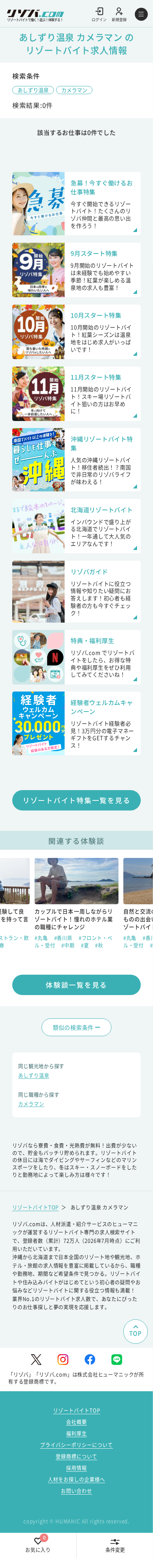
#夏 (85, 945)
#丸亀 (42, 937)
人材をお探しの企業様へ (76, 1479)
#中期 (68, 945)
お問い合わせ (76, 1490)
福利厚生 (76, 1433)
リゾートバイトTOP (35, 1207)
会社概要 (76, 1421)
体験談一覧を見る (76, 984)
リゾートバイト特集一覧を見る (77, 800)
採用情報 (76, 1467)
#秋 (99, 945)
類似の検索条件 (73, 1027)
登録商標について (76, 1456)
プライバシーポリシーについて (76, 1444)
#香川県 (64, 937)
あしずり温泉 (33, 90)
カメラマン (74, 90)
